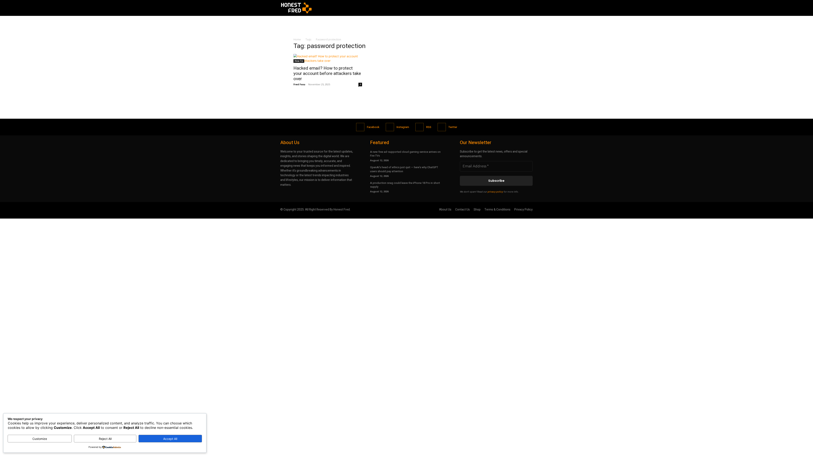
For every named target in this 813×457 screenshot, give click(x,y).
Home (297, 39)
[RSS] (419, 127)
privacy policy (495, 191)
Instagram (403, 127)
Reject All (105, 438)
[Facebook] (360, 127)
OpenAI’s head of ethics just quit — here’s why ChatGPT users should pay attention (404, 169)
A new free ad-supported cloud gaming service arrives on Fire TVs (405, 154)
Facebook (373, 127)
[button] (528, 8)
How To (299, 60)
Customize (39, 438)
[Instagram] (390, 127)
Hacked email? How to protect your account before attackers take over (327, 73)
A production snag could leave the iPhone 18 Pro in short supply (405, 185)
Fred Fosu (299, 84)
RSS (428, 127)
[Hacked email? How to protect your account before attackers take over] (327, 58)
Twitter (452, 127)
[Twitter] (442, 127)
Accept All (170, 438)
